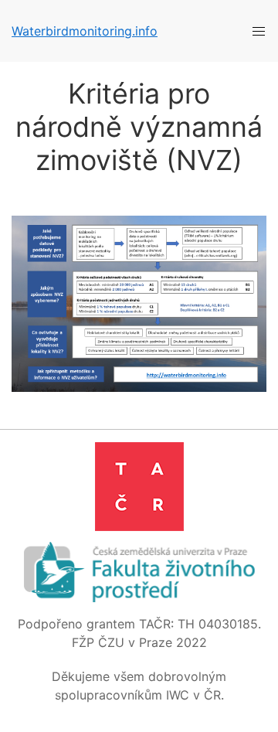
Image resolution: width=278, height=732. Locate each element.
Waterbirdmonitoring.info (85, 31)
